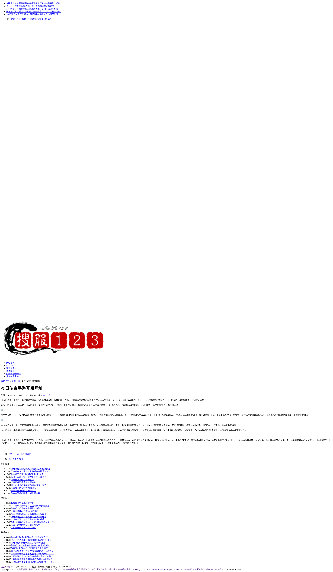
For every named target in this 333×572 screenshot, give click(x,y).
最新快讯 (16, 381)
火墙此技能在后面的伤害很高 (24, 511)
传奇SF (9, 365)
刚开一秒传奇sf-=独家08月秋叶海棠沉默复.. (31, 540)
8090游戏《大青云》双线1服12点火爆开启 (30, 506)
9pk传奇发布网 (16, 459)
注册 (18, 19)
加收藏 (48, 19)
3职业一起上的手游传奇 (20, 454)
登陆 (13, 19)
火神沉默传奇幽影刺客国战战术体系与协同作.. (32, 559)
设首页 (40, 19)
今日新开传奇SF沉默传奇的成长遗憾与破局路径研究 (30, 6)
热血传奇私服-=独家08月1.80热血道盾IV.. (30, 537)
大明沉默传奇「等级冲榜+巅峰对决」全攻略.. (32, 551)
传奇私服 (10, 371)
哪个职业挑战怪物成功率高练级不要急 (28, 485)
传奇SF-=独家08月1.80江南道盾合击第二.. (30, 548)
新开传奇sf (11, 368)
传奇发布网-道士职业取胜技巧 (25, 488)
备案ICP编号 (7, 567)
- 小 (44, 395)
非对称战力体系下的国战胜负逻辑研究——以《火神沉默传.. (33, 11)
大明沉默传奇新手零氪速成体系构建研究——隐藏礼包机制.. (33, 3)
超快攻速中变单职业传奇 (22, 503)
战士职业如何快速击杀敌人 (23, 490)
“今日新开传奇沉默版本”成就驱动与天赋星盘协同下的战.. (32, 14)
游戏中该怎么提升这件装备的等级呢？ (28, 477)
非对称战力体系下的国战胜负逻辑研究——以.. (32, 562)
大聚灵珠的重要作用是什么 (23, 528)
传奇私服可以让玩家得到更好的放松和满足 (30, 469)
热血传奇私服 (12, 376)
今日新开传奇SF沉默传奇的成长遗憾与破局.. (31, 556)
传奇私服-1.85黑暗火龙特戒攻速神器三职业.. (31, 471)
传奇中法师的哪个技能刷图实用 (25, 493)
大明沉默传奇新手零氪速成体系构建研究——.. (32, 554)
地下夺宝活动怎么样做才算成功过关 (27, 519)
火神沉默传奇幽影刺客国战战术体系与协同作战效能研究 (32, 9)
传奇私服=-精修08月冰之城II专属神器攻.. (29, 543)
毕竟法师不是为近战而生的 (23, 482)
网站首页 (10, 363)
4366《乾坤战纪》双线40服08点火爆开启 (29, 514)
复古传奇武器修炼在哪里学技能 (25, 508)
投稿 (24, 19)
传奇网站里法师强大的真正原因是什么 (28, 517)
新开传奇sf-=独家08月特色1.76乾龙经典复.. (30, 545)
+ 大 (48, 395)
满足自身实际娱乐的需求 (22, 480)
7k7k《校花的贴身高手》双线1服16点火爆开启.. (33, 522)
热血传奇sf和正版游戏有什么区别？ (27, 474)
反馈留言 (32, 19)
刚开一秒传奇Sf (13, 374)
